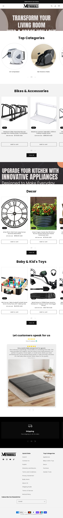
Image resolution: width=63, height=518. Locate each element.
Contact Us (25, 461)
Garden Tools (47, 472)
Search (24, 457)
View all (31, 155)
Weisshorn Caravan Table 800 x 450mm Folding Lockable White (43, 132)
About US (25, 483)
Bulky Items (25, 479)
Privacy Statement (28, 475)
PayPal (24, 464)
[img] (31, 339)
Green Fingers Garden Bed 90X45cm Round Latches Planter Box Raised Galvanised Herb (43, 233)
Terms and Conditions (29, 472)
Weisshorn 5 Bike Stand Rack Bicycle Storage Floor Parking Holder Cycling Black (14, 132)
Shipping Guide (27, 487)
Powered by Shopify (37, 514)
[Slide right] (35, 77)
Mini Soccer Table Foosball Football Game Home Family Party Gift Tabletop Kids (14, 303)
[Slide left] (28, 77)
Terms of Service (27, 490)
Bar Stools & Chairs (43, 72)
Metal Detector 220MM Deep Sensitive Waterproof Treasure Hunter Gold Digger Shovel (43, 304)
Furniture (46, 468)
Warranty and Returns (29, 468)
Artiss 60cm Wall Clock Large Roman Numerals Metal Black (14, 232)
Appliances (46, 457)
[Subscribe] (44, 501)
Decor (45, 464)
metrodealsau (28, 514)
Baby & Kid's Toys (48, 461)
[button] (3, 6)
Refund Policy (26, 494)
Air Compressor (14, 72)
